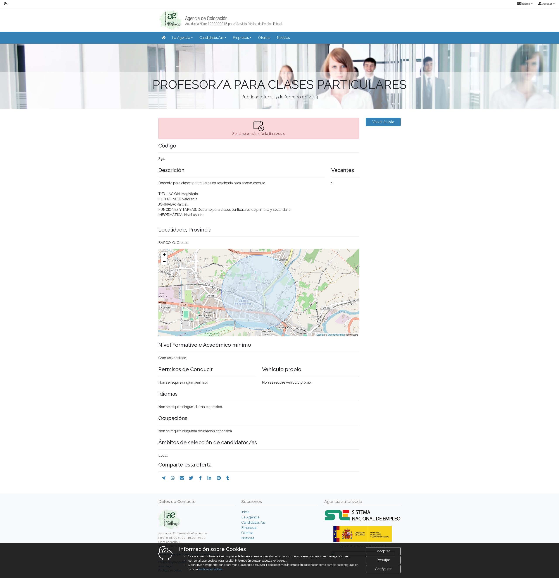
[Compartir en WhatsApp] (173, 478)
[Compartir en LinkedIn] (209, 478)
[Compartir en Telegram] (164, 478)
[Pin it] (219, 478)
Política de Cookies (210, 569)
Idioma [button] (526, 3)
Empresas (249, 528)
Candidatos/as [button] (211, 38)
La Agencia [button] (181, 38)
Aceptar (383, 551)
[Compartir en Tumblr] (227, 478)
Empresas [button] (241, 38)
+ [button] (164, 254)
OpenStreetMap (336, 334)
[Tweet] (191, 478)
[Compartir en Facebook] (200, 478)
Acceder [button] (547, 3)
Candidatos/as (253, 522)
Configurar (383, 569)
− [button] (164, 261)
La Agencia (250, 517)
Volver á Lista (383, 122)
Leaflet (320, 334)
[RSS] (5, 3)
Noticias (283, 38)
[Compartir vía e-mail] (182, 478)
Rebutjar (383, 560)
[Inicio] (219, 18)
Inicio (245, 512)
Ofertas (264, 38)
